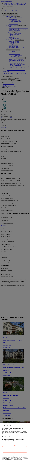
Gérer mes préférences (14, 449)
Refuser (14, 453)
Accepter (14, 445)
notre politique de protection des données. (14, 459)
